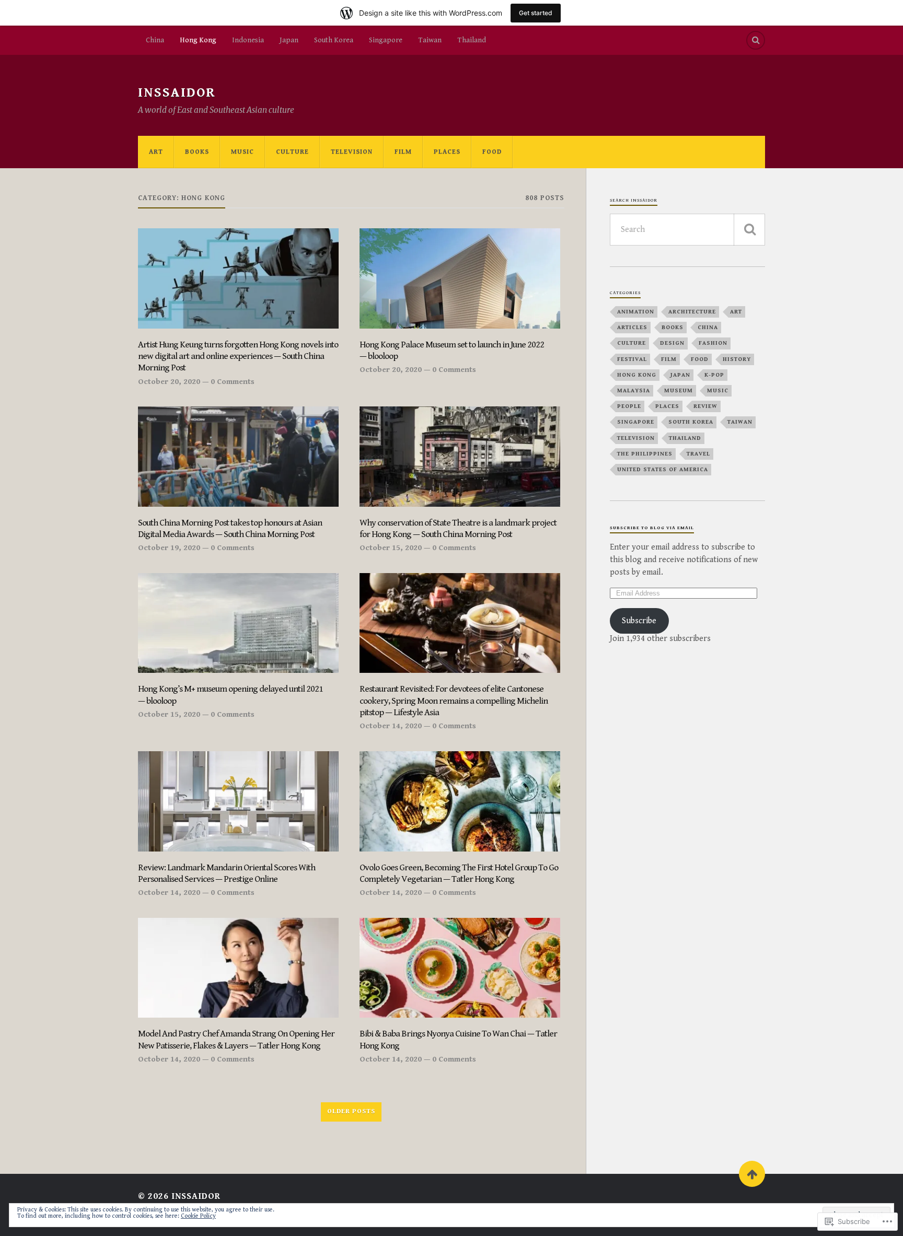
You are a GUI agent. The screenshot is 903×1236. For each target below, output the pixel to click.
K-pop (714, 374)
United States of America (662, 469)
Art (156, 152)
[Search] (755, 40)
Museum (678, 390)
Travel (698, 453)
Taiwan (430, 40)
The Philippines (645, 453)
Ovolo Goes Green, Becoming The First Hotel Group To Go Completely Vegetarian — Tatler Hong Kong (459, 873)
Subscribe (639, 621)
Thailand (471, 40)
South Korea (333, 40)
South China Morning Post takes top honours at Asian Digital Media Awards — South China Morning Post (230, 528)
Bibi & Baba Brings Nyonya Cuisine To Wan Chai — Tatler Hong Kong (458, 1039)
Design (672, 343)
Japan (289, 40)
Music (242, 152)
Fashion (713, 343)
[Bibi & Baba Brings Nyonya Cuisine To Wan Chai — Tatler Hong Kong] (460, 968)
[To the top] (752, 1174)
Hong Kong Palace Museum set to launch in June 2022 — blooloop (452, 350)
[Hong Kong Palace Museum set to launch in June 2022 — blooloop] (460, 278)
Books (197, 152)
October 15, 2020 (391, 547)
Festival (632, 359)
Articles (632, 327)
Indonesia (248, 40)
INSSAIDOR (177, 92)
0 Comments (232, 381)
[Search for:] (687, 230)
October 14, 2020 (391, 725)
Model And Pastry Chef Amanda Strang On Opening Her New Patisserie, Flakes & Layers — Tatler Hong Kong (236, 1039)
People (629, 406)
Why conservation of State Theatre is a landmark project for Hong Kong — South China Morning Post (458, 528)
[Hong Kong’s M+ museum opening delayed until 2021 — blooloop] (238, 623)
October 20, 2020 (169, 381)
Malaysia (633, 390)
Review (705, 406)
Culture (292, 152)
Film (403, 152)
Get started (535, 13)
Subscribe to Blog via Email (652, 528)
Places (447, 152)
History (737, 359)
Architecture (692, 311)
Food (492, 152)
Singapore (385, 40)
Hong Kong (198, 40)
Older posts (351, 1111)
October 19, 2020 (169, 547)
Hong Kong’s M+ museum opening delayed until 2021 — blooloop (230, 694)
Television (352, 152)
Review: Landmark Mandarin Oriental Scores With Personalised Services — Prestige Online (226, 873)
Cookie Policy (198, 1215)
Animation (635, 311)
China (155, 40)
